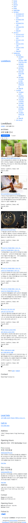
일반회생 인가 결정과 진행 (21, 79)
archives (24, 522)
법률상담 (25, 61)
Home (15, 1)
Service (15, 5)
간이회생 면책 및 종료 (21, 114)
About (15, 3)
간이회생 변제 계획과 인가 (21, 109)
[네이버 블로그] (2, 514)
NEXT (18, 371)
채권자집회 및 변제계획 (21, 73)
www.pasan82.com (6, 472)
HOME (3, 126)
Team (15, 6)
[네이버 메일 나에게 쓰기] (4, 514)
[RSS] (2, 138)
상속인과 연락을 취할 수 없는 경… (10, 250)
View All (18, 31)
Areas (15, 8)
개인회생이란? (20, 14)
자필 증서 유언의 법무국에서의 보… (11, 158)
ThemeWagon (5, 522)
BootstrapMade (14, 520)
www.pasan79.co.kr (6, 453)
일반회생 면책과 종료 (21, 84)
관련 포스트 (19, 120)
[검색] (6, 138)
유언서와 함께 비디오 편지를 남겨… (11, 194)
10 (16, 371)
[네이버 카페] (3, 514)
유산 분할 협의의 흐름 (7, 352)
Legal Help (16, 10)
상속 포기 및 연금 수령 (7, 311)
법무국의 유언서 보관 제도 (8, 230)
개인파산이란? (20, 34)
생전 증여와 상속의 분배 (7, 332)
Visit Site (3, 463)
